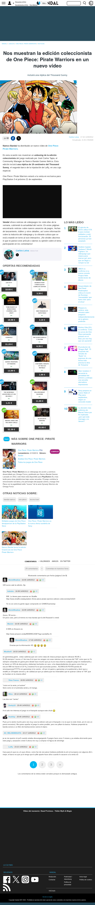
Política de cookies (85, 879)
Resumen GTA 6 (20, 2)
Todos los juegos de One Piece (30, 462)
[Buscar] (84, 3)
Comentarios (31, 561)
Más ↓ (44, 3)
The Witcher (33, 5)
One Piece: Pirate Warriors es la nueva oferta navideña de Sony (39, 523)
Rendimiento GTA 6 (21, 5)
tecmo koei (34, 499)
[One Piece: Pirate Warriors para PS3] (9, 459)
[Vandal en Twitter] (16, 879)
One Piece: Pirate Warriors (28, 450)
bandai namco (9, 499)
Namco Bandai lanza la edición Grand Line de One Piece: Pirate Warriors (14, 549)
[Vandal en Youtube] (35, 879)
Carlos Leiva (74, 137)
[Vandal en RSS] (7, 887)
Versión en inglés (47, 897)
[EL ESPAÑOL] (91, 3)
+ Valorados (44, 561)
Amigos (55, 561)
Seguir (6, 439)
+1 (34, 652)
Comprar (55, 451)
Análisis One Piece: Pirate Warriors (31, 459)
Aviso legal (83, 876)
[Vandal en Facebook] (7, 879)
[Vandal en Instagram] (25, 879)
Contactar (52, 879)
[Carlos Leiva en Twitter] (17, 254)
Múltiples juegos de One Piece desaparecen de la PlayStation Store (14, 523)
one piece (22, 499)
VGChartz (52, 891)
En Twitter (65, 561)
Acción (20, 455)
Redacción (52, 876)
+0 (42, 580)
